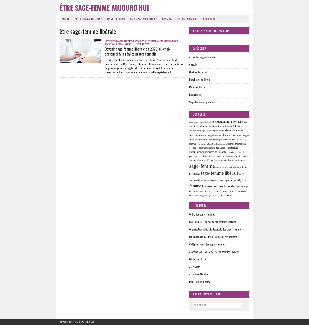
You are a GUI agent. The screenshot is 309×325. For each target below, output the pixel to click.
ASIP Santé (194, 267)
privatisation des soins (223, 156)
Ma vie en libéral (116, 19)
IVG (198, 143)
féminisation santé (205, 140)
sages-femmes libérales (220, 186)
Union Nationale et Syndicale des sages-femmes (213, 237)
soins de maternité (203, 191)
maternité (233, 147)
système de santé (219, 191)
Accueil (66, 19)
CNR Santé (238, 126)
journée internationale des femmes (214, 144)
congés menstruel (218, 131)
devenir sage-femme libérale (214, 135)
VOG (216, 195)
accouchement (205, 122)
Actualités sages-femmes (88, 19)
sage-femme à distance (214, 180)
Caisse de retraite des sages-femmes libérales (212, 222)
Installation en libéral (146, 41)
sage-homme (230, 180)
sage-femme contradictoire (225, 167)
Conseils (167, 19)
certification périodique (220, 126)
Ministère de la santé (199, 282)
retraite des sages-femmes (233, 160)
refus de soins (215, 160)
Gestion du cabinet (187, 19)
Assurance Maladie (198, 274)
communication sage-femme (200, 131)
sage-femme (202, 166)
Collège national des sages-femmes (207, 244)
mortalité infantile (234, 152)
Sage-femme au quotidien (143, 19)
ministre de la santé (215, 151)
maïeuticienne (196, 151)
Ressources (208, 19)
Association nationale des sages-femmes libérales (214, 252)
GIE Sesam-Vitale (197, 259)
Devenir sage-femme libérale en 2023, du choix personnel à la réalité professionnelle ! (137, 51)
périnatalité (203, 160)
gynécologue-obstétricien (222, 140)
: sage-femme (194, 122)
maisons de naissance (217, 147)
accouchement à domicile (227, 121)
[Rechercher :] (217, 304)
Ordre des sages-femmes (202, 214)
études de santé (226, 195)
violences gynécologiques (204, 195)
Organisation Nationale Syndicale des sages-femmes (215, 229)
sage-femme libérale (220, 173)
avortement (202, 126)
